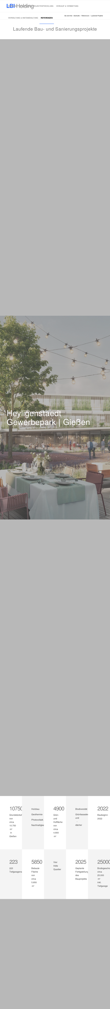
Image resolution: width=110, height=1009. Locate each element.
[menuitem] (12, 6)
